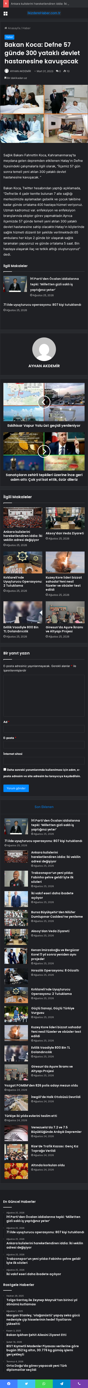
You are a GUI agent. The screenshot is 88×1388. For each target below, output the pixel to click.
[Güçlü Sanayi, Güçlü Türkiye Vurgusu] (16, 1014)
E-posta (9, 738)
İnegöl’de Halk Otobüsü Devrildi (56, 1097)
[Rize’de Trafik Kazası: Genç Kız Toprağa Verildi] (16, 1152)
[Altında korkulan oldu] (16, 1171)
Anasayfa (13, 28)
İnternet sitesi (12, 753)
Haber (26, 28)
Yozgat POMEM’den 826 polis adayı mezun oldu (41, 1085)
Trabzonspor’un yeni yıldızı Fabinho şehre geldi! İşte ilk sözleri (52, 877)
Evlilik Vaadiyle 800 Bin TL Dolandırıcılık (20, 629)
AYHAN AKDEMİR (20, 71)
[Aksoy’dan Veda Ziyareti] (65, 518)
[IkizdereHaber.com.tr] (44, 13)
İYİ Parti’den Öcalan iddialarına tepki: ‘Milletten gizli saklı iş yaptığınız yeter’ (54, 284)
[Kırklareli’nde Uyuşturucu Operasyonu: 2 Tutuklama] (22, 562)
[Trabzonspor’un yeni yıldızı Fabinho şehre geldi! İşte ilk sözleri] (16, 879)
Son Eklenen (44, 807)
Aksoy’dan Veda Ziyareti (65, 533)
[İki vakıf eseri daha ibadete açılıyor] (16, 899)
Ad (6, 722)
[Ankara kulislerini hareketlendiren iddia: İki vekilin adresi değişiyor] (22, 517)
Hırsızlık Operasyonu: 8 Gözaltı (55, 970)
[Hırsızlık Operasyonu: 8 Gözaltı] (16, 976)
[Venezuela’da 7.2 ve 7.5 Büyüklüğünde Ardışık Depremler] (16, 1133)
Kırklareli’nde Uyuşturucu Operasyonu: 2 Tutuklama (22, 581)
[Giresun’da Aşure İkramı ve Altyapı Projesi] (65, 612)
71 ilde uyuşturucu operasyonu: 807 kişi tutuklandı (42, 305)
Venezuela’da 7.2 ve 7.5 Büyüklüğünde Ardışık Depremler (56, 1129)
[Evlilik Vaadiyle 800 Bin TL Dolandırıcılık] (22, 612)
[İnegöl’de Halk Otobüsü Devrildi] (16, 1103)
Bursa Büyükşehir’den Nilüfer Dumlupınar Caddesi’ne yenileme (57, 914)
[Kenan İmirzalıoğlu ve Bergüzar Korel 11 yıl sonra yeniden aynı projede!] (16, 956)
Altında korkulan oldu (48, 1165)
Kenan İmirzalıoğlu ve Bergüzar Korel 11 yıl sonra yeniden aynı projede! (55, 954)
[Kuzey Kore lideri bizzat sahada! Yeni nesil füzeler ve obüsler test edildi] (65, 562)
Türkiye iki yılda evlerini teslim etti (30, 1116)
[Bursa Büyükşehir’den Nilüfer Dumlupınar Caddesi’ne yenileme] (16, 918)
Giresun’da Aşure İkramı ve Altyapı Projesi (64, 629)
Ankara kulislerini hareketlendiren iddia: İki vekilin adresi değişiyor (22, 536)
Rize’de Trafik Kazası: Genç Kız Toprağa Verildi (54, 1148)
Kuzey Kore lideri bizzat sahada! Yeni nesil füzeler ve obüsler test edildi (64, 583)
